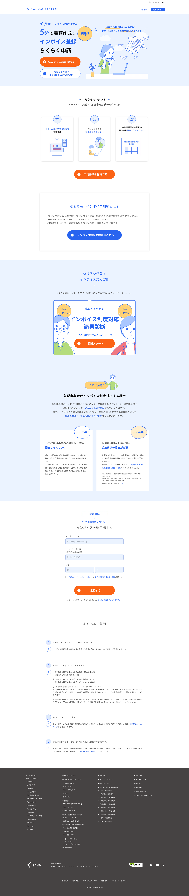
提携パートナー (141, 791)
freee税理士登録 (68, 831)
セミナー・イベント (106, 779)
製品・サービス (32, 778)
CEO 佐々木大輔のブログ (144, 795)
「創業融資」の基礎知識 (107, 804)
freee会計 (30, 781)
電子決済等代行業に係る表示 (105, 577)
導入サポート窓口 (69, 775)
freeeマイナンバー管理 (34, 799)
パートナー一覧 (68, 848)
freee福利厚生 (31, 809)
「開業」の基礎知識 (105, 818)
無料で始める (158, 10)
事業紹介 (139, 783)
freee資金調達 (31, 819)
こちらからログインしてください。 (110, 600)
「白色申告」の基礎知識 (107, 814)
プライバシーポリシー (119, 881)
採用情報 (139, 787)
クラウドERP (31, 785)
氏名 (67, 564)
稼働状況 (66, 793)
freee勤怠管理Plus (33, 795)
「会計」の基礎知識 (105, 790)
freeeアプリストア (69, 807)
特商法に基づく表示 (90, 881)
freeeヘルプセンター (69, 790)
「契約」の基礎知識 (105, 821)
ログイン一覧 (67, 786)
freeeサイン (31, 826)
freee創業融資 (31, 806)
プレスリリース (141, 779)
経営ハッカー (104, 783)
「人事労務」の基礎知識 (107, 797)
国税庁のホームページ (87, 751)
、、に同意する (95, 577)
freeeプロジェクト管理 (34, 816)
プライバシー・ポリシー (84, 577)
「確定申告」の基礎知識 (107, 808)
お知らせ (102, 775)
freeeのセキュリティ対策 (72, 779)
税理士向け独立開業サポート (72, 821)
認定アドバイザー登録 (70, 818)
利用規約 (72, 577)
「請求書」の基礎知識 (106, 794)
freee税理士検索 (68, 835)
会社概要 (139, 775)
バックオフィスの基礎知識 (108, 787)
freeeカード (31, 823)
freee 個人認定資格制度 (70, 828)
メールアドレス (72, 536)
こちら (121, 483)
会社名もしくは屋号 (74, 550)
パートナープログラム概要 (71, 844)
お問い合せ (66, 797)
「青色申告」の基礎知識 (107, 811)
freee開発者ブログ (69, 811)
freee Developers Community (72, 804)
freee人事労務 (31, 792)
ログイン (144, 10)
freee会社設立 (31, 802)
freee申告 (30, 788)
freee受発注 (31, 812)
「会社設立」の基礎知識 (107, 801)
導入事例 (30, 830)
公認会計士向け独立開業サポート (73, 825)
